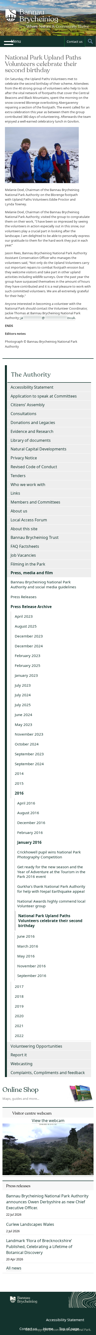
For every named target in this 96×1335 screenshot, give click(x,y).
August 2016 (28, 812)
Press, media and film (32, 572)
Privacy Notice (24, 458)
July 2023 (23, 685)
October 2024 (27, 744)
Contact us (74, 41)
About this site (24, 528)
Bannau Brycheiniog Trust (35, 537)
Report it (19, 1055)
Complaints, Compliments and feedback (48, 1072)
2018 (19, 996)
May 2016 (26, 956)
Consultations (23, 413)
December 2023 (29, 636)
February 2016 (30, 832)
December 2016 (31, 822)
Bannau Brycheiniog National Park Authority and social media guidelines (43, 584)
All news (13, 1268)
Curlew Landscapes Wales (30, 1224)
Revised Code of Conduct (34, 466)
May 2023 (23, 724)
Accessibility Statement (32, 387)
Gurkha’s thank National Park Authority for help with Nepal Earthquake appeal (51, 889)
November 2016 (31, 965)
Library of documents (31, 440)
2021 (19, 1025)
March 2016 (27, 946)
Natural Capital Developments (38, 449)
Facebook (38, 1320)
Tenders (18, 475)
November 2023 (29, 734)
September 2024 (29, 763)
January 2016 (29, 842)
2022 (19, 1035)
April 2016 (26, 803)
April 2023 (24, 616)
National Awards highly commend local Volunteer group (51, 904)
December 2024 (29, 645)
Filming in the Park (28, 564)
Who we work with (28, 484)
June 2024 (23, 714)
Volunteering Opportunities (36, 1046)
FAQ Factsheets (25, 546)
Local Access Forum (29, 520)
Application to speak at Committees (44, 396)
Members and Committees (35, 502)
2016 (19, 793)
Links (15, 493)
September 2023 (29, 753)
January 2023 (26, 675)
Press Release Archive (31, 606)
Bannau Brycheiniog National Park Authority (48, 22)
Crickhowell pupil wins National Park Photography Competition (49, 854)
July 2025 (23, 704)
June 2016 (26, 936)
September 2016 (31, 975)
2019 (19, 1006)
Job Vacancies (23, 555)
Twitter (27, 1320)
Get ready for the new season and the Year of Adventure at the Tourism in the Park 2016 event (51, 871)
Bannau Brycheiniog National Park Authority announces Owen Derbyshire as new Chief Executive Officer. (47, 1201)
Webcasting (21, 1063)
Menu (16, 41)
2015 (19, 783)
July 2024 (23, 694)
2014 (19, 773)
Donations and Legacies (33, 422)
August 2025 (26, 626)
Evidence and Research (32, 431)
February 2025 (27, 665)
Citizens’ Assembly (28, 404)
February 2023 (27, 655)
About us (19, 511)
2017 (19, 986)
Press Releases (23, 596)
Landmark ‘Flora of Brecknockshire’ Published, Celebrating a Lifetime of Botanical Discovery (39, 1246)
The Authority (31, 375)
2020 (19, 1015)
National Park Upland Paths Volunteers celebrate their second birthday (50, 920)
